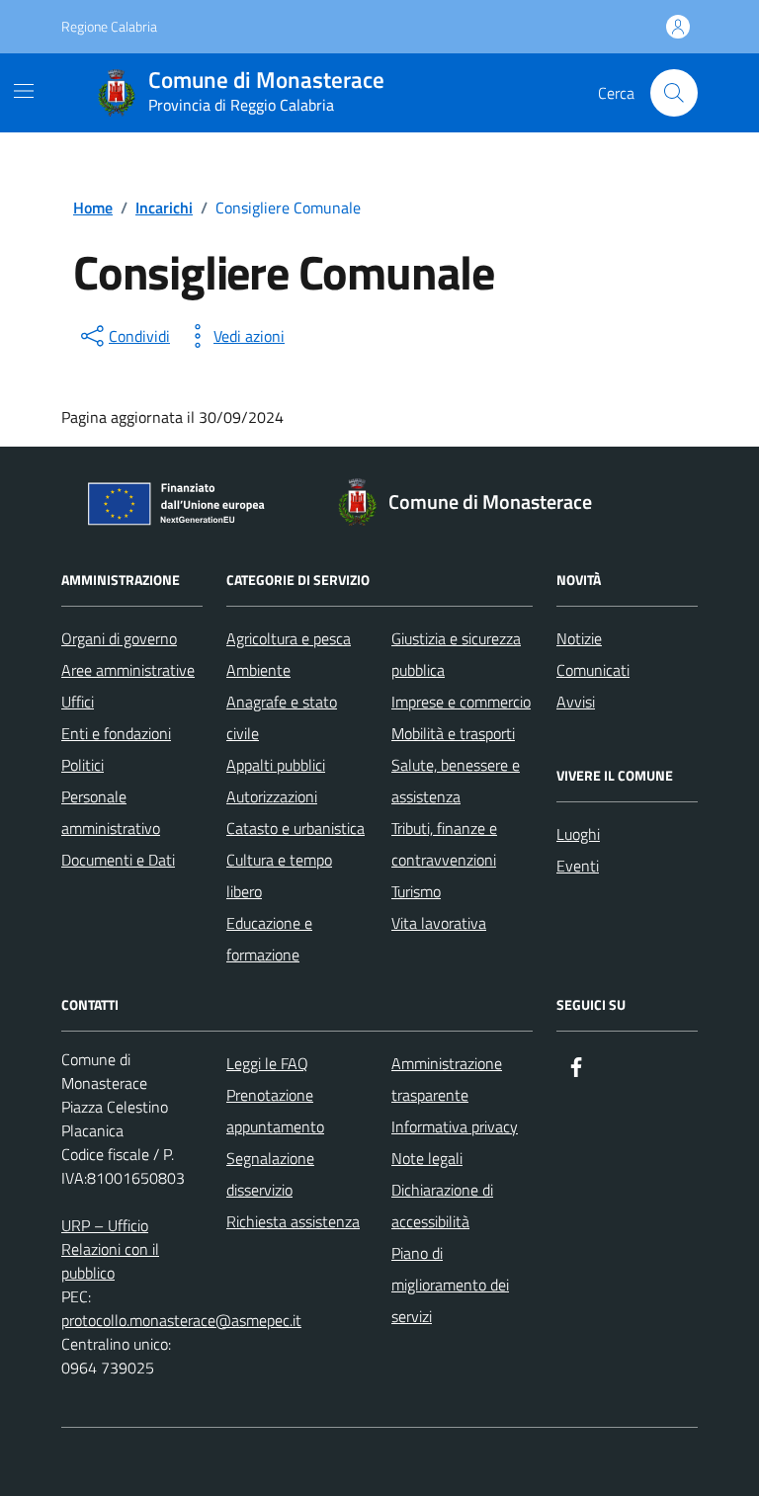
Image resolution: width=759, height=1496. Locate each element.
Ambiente (258, 670)
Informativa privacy (454, 1126)
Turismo (416, 891)
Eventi (577, 865)
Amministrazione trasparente (446, 1079)
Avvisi (575, 701)
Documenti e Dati (118, 860)
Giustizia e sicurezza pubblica (456, 654)
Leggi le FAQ (267, 1063)
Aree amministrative (128, 670)
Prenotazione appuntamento (275, 1110)
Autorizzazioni (271, 796)
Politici (82, 765)
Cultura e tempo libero (279, 875)
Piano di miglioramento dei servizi (450, 1284)
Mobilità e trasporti (453, 733)
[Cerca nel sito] (674, 93)
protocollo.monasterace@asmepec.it (181, 1320)
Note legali (427, 1158)
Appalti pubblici (275, 765)
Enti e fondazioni (116, 733)
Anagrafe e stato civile (281, 717)
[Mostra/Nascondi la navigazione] (24, 91)
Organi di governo (119, 638)
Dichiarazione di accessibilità (442, 1205)
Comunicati (593, 670)
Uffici (77, 701)
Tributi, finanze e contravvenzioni (444, 844)
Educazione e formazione (269, 938)
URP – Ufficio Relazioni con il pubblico (110, 1249)
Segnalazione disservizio (270, 1174)
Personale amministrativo (110, 812)
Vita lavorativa (438, 923)
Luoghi (578, 834)
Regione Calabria (109, 26)
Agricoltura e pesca (288, 638)
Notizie (579, 638)
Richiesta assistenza (293, 1221)
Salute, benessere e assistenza (455, 780)
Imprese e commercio (461, 701)
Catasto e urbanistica (295, 828)
